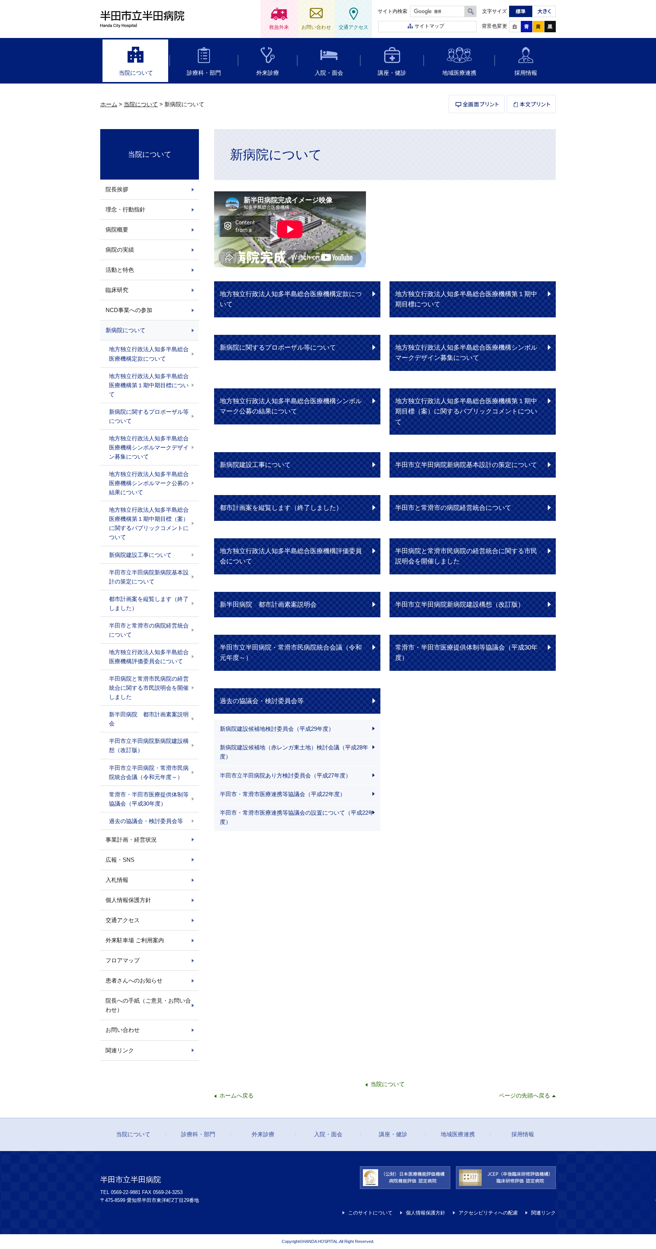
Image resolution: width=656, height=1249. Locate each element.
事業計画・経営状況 (131, 839)
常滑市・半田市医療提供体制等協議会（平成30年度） (466, 652)
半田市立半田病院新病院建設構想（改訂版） (459, 604)
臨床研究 (117, 290)
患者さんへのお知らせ (134, 980)
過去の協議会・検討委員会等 (262, 701)
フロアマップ (123, 960)
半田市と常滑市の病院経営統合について (453, 507)
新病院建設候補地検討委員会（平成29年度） (277, 728)
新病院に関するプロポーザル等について (278, 347)
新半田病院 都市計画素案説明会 (268, 604)
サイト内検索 (392, 11)
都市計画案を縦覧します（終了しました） (281, 507)
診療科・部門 (204, 72)
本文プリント (531, 104)
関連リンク (120, 1050)
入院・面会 (329, 72)
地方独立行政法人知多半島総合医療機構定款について (291, 299)
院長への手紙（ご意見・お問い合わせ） (148, 1005)
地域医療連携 (459, 72)
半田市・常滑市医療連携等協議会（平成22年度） (282, 794)
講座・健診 (392, 72)
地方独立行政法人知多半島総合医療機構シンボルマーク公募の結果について (291, 406)
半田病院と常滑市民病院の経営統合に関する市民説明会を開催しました (466, 556)
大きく (544, 11)
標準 (520, 11)
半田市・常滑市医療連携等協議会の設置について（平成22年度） (297, 817)
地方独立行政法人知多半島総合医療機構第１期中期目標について (466, 299)
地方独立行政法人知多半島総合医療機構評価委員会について (291, 556)
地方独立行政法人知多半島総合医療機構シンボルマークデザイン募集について (466, 352)
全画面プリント (477, 104)
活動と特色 (120, 270)
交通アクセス (123, 920)
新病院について (125, 330)
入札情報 (117, 880)
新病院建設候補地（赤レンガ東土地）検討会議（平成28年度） (294, 752)
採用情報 (525, 72)
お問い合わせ (123, 1030)
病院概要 (117, 229)
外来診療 (267, 72)
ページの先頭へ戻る (524, 1095)
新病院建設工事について (255, 464)
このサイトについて (370, 1213)
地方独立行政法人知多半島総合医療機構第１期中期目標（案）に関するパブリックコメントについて (466, 411)
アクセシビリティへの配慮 (488, 1213)
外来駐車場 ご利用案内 (135, 940)
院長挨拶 (117, 189)
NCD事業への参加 (129, 310)
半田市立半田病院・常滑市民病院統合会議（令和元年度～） (291, 652)
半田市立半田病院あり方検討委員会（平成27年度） (285, 775)
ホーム (108, 104)
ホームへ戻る (236, 1095)
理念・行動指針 (125, 209)
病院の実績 (120, 249)
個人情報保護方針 (128, 900)
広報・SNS (120, 859)
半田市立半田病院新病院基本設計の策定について (466, 464)
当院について (136, 72)
